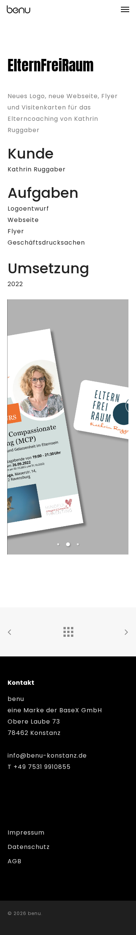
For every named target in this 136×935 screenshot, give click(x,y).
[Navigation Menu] (125, 9)
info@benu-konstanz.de (47, 755)
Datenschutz (29, 847)
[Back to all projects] (68, 630)
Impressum (26, 832)
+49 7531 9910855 (42, 766)
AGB (15, 861)
